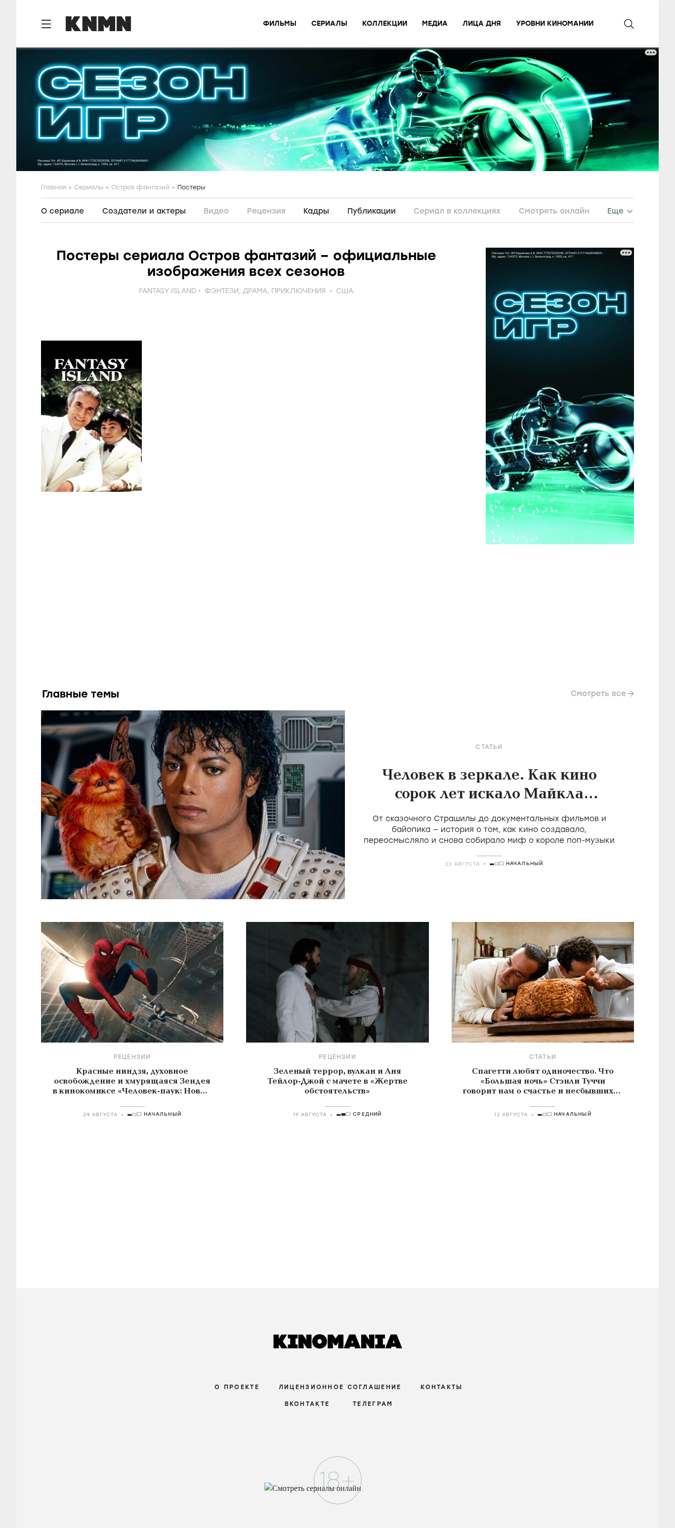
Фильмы (279, 23)
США (344, 291)
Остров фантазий (140, 187)
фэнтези (222, 291)
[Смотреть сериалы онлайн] (337, 1493)
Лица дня (482, 23)
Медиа (435, 23)
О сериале (62, 211)
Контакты (442, 1387)
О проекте (236, 1387)
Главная (53, 187)
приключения (298, 291)
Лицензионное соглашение (340, 1387)
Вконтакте (307, 1403)
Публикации (371, 211)
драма (255, 291)
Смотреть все (598, 693)
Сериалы (329, 23)
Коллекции (384, 23)
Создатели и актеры (144, 211)
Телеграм (373, 1403)
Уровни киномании (554, 23)
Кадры (316, 211)
